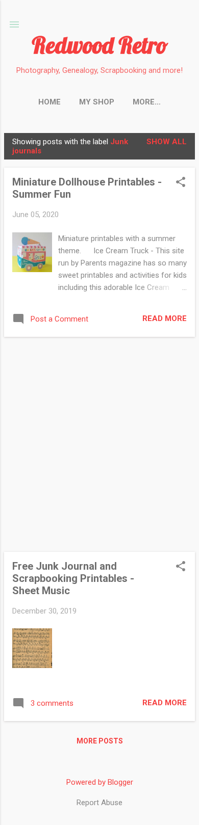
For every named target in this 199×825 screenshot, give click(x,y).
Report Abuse (99, 802)
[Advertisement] (99, 444)
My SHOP (96, 102)
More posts (100, 741)
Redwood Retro (100, 45)
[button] (181, 183)
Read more (164, 318)
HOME (49, 102)
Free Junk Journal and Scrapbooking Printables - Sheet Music (73, 578)
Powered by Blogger (99, 782)
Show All (166, 141)
